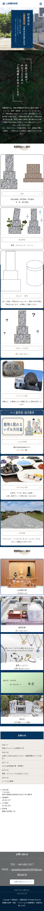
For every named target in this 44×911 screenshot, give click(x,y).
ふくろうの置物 (7, 781)
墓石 (22, 194)
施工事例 (22, 240)
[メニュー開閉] (41, 4)
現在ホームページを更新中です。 (14, 748)
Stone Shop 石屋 (22, 487)
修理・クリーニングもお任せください (15, 773)
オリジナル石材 (22, 396)
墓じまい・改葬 (22, 296)
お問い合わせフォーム (22, 882)
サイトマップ (22, 893)
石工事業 (22, 533)
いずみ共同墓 (22, 442)
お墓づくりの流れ (22, 348)
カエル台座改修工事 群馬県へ (13, 766)
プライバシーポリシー (22, 890)
